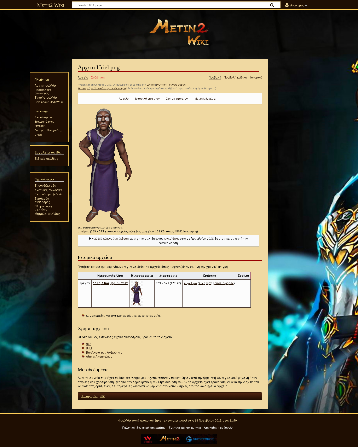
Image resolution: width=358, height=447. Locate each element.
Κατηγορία (89, 396)
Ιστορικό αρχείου (147, 98)
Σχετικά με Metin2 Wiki (185, 428)
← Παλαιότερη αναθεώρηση (108, 88)
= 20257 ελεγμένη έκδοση (110, 238)
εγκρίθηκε (171, 238)
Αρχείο (124, 98)
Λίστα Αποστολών (99, 357)
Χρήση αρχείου (177, 98)
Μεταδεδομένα (205, 98)
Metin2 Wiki (50, 5)
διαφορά (84, 88)
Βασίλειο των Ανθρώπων (104, 352)
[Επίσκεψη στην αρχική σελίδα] (179, 32)
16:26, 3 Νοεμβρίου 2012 (110, 283)
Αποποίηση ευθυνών (218, 428)
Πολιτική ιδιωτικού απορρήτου (144, 428)
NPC (88, 344)
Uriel (89, 348)
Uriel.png (83, 231)
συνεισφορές (177, 84)
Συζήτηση (161, 84)
